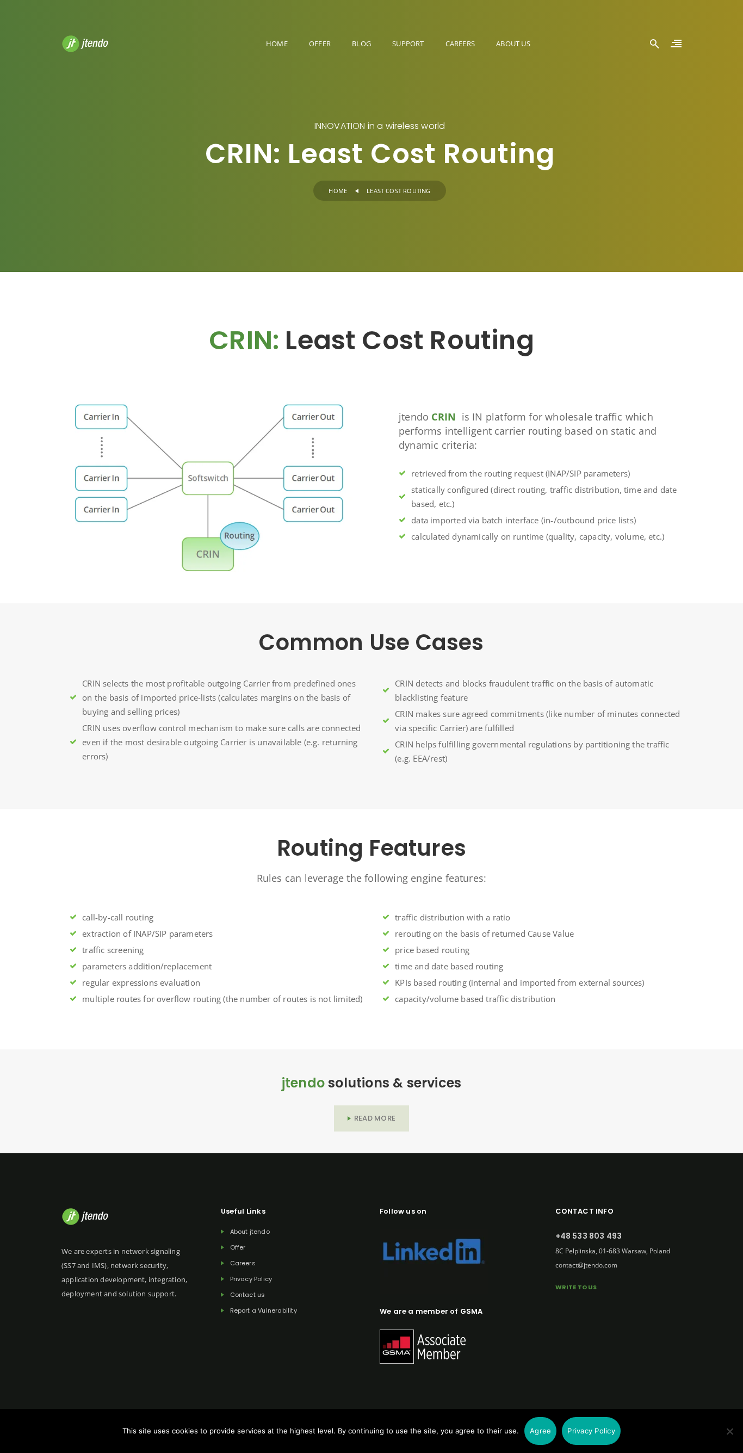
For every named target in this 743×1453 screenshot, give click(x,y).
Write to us (576, 1287)
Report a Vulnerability (263, 1311)
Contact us (247, 1295)
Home (277, 43)
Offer (320, 43)
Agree (540, 1430)
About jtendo (250, 1232)
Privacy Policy (251, 1279)
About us (513, 43)
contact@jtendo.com (586, 1265)
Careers (460, 43)
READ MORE (374, 1118)
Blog (361, 43)
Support (408, 43)
